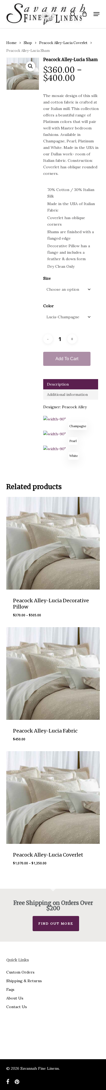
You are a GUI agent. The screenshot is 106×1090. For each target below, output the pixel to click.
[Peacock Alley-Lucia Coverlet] (52, 797)
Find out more (55, 923)
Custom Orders (20, 972)
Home (11, 43)
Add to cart (66, 358)
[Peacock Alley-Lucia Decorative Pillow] (52, 543)
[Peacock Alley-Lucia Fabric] (52, 673)
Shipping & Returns (24, 980)
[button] (96, 14)
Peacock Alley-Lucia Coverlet (63, 43)
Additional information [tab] (67, 394)
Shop (28, 43)
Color (48, 305)
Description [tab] (58, 384)
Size (47, 278)
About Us (14, 998)
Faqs (10, 989)
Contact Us (16, 1006)
